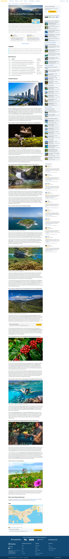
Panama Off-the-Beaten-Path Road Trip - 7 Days (53, 157)
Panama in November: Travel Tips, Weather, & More (53, 132)
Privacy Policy (26, 557)
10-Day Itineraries (15, 3)
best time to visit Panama (31, 500)
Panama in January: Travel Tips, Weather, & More (53, 88)
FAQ (49, 545)
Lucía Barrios (14, 527)
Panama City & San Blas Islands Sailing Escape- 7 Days (53, 146)
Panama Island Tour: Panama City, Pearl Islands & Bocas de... (53, 23)
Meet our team (37, 545)
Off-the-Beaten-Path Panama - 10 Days (53, 39)
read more (21, 39)
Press (36, 551)
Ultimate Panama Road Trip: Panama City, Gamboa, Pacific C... (53, 50)
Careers (36, 548)
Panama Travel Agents (51, 114)
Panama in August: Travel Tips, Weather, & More (53, 124)
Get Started (39, 324)
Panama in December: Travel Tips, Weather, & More (53, 120)
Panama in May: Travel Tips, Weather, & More (52, 103)
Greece (23, 545)
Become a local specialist (38, 553)
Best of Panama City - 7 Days (52, 57)
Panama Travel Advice (48, 107)
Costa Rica (23, 553)
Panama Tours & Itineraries (49, 65)
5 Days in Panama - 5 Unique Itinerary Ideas (52, 74)
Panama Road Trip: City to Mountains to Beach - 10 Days (54, 35)
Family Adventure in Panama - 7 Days (54, 53)
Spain (22, 551)
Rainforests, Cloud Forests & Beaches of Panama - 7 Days (52, 150)
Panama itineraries (36, 499)
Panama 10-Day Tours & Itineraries (50, 42)
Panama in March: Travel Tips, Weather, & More (53, 95)
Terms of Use (21, 557)
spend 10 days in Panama (18, 500)
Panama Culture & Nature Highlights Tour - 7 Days (53, 154)
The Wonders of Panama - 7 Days (53, 45)
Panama (9, 3)
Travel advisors (37, 554)
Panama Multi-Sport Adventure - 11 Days (53, 27)
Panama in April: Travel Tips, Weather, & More (52, 99)
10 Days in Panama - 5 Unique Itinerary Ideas (52, 82)
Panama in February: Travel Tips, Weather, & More (53, 92)
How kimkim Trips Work (51, 110)
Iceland (23, 548)
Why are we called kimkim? (52, 548)
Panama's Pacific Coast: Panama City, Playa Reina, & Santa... (54, 31)
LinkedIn (11, 548)
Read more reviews (25, 43)
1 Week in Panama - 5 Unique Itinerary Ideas (52, 78)
